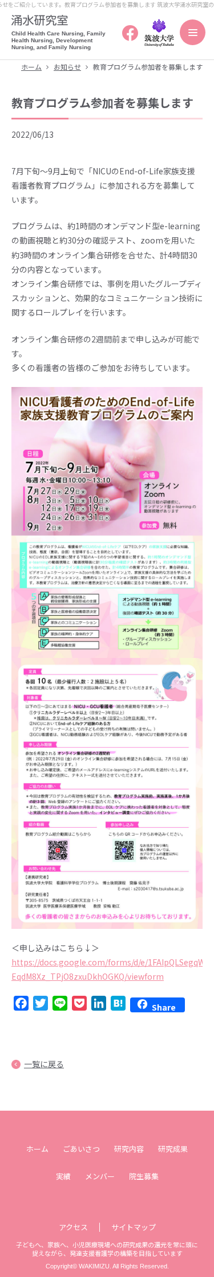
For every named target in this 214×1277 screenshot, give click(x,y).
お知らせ (67, 66)
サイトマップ (133, 1227)
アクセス (73, 1227)
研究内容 (129, 1148)
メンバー (100, 1176)
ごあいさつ (81, 1148)
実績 (63, 1176)
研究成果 (173, 1148)
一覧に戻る (44, 1064)
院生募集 (144, 1176)
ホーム (31, 66)
